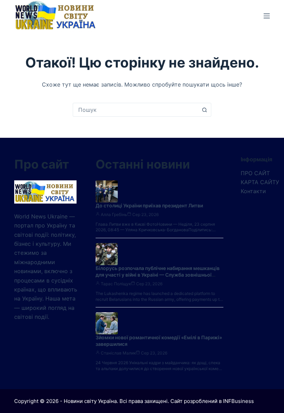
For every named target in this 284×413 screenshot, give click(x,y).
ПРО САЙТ (255, 173)
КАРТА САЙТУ (260, 182)
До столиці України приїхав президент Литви (149, 205)
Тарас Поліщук (116, 283)
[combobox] (135, 110)
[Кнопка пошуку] (204, 109)
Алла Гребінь (114, 214)
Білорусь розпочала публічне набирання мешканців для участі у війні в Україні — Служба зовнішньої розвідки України (158, 274)
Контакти (253, 191)
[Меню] (267, 16)
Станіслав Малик (118, 353)
